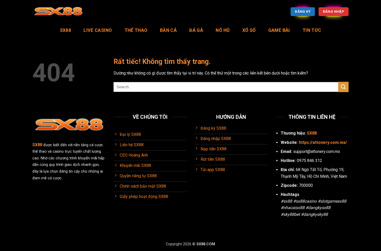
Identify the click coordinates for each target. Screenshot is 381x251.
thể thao (135, 30)
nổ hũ (223, 30)
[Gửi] (343, 87)
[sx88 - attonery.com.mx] (58, 11)
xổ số (249, 30)
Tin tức (311, 30)
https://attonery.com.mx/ (323, 142)
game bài (279, 30)
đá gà (196, 30)
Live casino (97, 30)
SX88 (65, 30)
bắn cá (168, 30)
